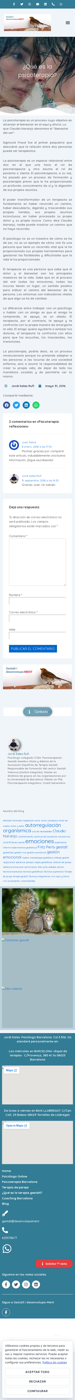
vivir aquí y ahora (60, 876)
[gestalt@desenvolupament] (5, 1213)
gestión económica (36, 852)
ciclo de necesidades (42, 831)
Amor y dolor (17, 826)
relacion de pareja (62, 862)
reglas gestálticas (43, 862)
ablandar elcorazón (12, 820)
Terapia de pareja (15, 1187)
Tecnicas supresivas (54, 871)
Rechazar (37, 1381)
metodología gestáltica (41, 857)
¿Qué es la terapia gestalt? (22, 1193)
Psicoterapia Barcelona (19, 1182)
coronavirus (64, 836)
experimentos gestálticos (24, 847)
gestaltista (8, 852)
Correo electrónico (22, 612)
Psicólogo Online (14, 1176)
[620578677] (5, 1230)
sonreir (60, 867)
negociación (9, 862)
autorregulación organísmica (32, 828)
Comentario (18, 536)
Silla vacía (43, 867)
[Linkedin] (45, 4)
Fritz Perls (46, 847)
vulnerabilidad (27, 881)
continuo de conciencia (45, 836)
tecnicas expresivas (12, 871)
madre (25, 857)
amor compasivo (49, 820)
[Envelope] (37, 4)
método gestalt (61, 857)
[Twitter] (22, 4)
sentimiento (30, 867)
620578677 (9, 1238)
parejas (30, 862)
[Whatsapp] (61, 4)
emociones (39, 841)
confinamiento (25, 836)
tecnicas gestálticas (33, 871)
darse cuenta (18, 842)
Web (12, 629)
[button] (67, 22)
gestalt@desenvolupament (20, 1221)
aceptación (28, 820)
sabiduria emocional (13, 867)
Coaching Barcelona (17, 1198)
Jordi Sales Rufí (31, 475)
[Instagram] (30, 4)
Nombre (14, 595)
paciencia (20, 862)
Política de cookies (54, 1362)
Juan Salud (29, 442)
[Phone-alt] (53, 4)
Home (6, 1171)
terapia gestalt (20, 876)
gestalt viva (20, 852)
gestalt (62, 847)
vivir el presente (11, 881)
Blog (5, 1204)
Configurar (37, 1391)
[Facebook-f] (14, 4)
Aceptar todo (37, 1372)
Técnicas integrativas (39, 876)
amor (37, 820)
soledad (52, 867)
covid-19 (7, 842)
